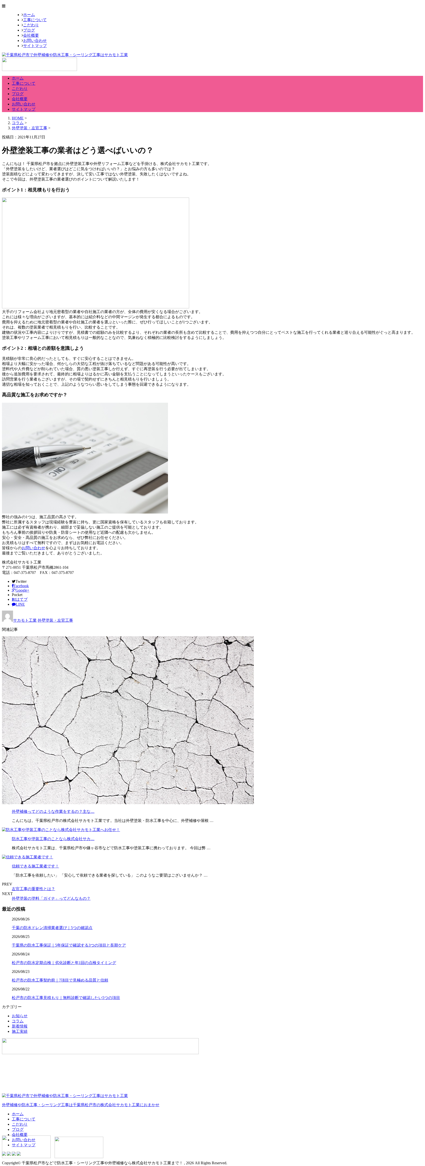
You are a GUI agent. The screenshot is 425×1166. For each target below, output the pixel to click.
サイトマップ (35, 46)
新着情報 (20, 1026)
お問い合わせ (35, 40)
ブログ (29, 30)
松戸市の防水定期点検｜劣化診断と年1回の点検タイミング (64, 963)
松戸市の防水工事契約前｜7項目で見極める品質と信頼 (60, 980)
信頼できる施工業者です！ (35, 866)
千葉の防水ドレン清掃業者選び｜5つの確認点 (52, 928)
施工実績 (20, 1031)
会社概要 (31, 35)
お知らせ (20, 1016)
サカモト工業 (25, 620)
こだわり (31, 25)
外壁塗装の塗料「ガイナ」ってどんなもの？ (51, 898)
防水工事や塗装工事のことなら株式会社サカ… (53, 839)
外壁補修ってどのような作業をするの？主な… (53, 811)
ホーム (29, 15)
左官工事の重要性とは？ (33, 889)
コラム (18, 1021)
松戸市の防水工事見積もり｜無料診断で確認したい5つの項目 (66, 998)
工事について (35, 20)
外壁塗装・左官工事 (29, 128)
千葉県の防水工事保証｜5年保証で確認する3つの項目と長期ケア (69, 945)
